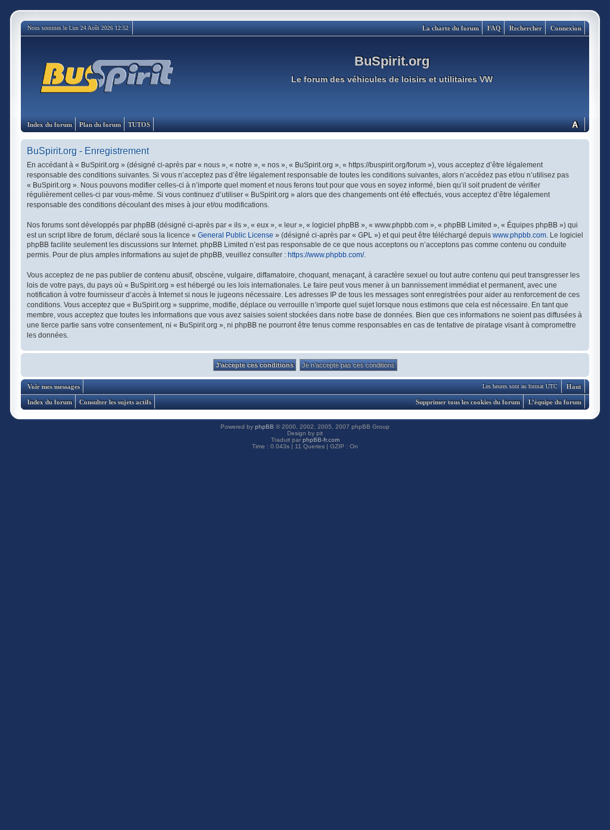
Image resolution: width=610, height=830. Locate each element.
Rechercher (525, 28)
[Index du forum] (107, 76)
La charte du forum (450, 28)
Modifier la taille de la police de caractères (575, 124)
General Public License (235, 235)
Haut (574, 386)
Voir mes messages (53, 386)
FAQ (494, 28)
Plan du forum (100, 124)
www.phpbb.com (519, 235)
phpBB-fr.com (321, 439)
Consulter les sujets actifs (115, 401)
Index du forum (49, 124)
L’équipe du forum (554, 401)
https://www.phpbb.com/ (326, 255)
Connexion (565, 28)
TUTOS (139, 124)
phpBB (264, 426)
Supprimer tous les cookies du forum (468, 401)
